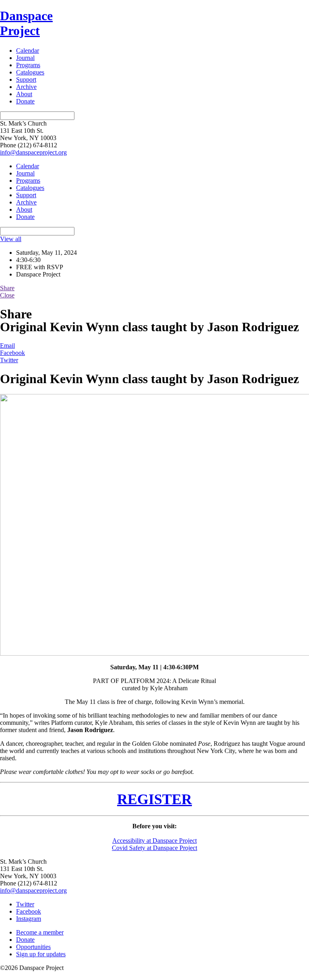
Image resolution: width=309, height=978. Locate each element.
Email (7, 345)
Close (7, 295)
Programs (28, 65)
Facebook (12, 352)
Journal (25, 57)
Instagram (28, 918)
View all (10, 238)
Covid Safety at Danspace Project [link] (154, 847)
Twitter (9, 360)
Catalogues (30, 72)
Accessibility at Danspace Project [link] (154, 840)
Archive (26, 86)
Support (26, 79)
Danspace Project (26, 23)
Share (7, 288)
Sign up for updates (41, 954)
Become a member (40, 932)
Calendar (27, 50)
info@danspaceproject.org (33, 152)
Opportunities (33, 946)
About (24, 94)
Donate (25, 101)
